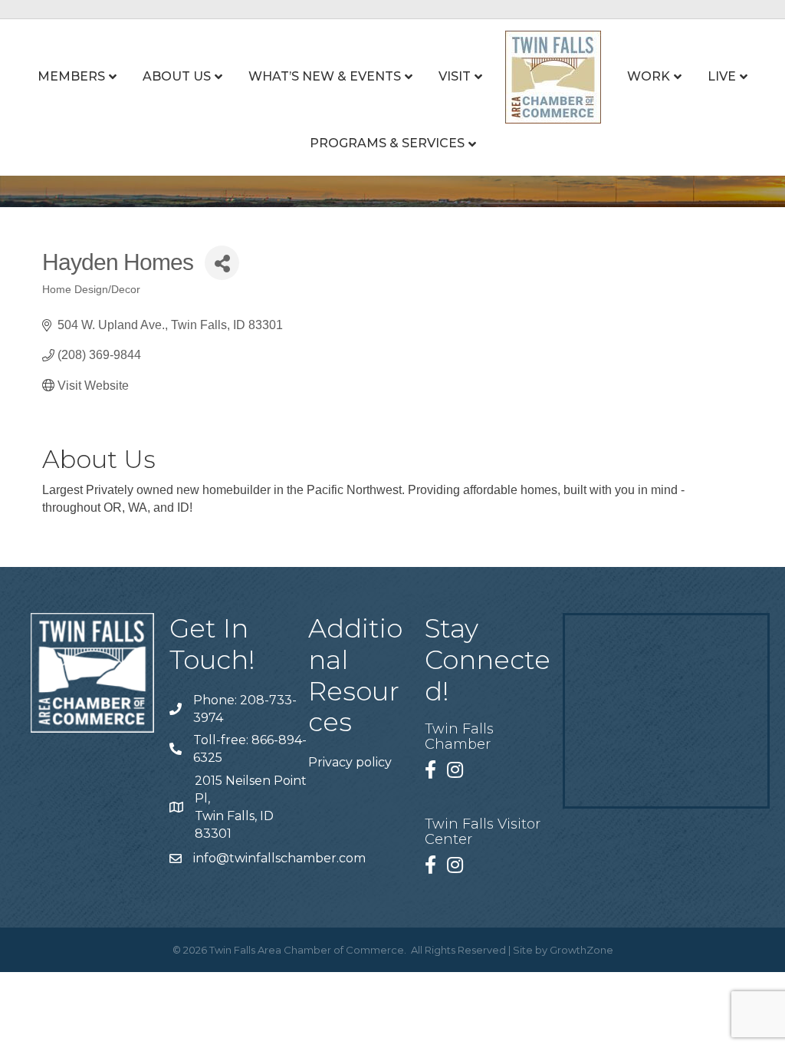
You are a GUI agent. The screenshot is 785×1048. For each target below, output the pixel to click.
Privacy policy (350, 762)
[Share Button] (222, 263)
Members (71, 76)
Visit (454, 76)
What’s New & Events (324, 76)
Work (648, 76)
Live (722, 76)
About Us (177, 76)
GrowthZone (581, 950)
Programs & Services (387, 143)
